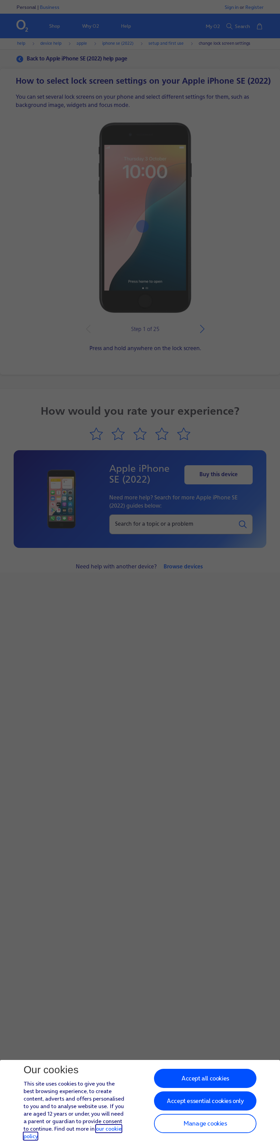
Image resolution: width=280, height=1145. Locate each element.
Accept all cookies (205, 1078)
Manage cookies (205, 1123)
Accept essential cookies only (205, 1100)
